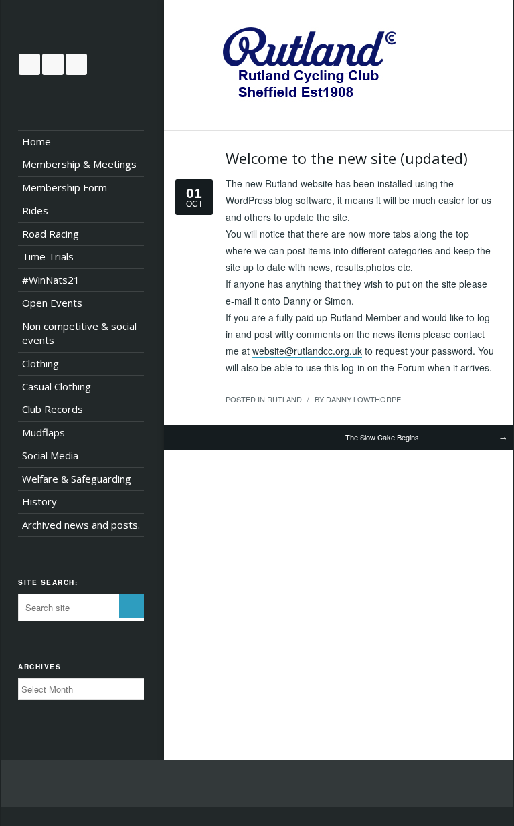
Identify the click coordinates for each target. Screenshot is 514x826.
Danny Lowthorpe (363, 399)
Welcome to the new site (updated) (347, 158)
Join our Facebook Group (53, 64)
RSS (76, 64)
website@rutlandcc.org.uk (307, 350)
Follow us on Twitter (29, 64)
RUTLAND (284, 399)
